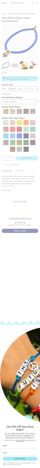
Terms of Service (13, 464)
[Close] (37, 328)
